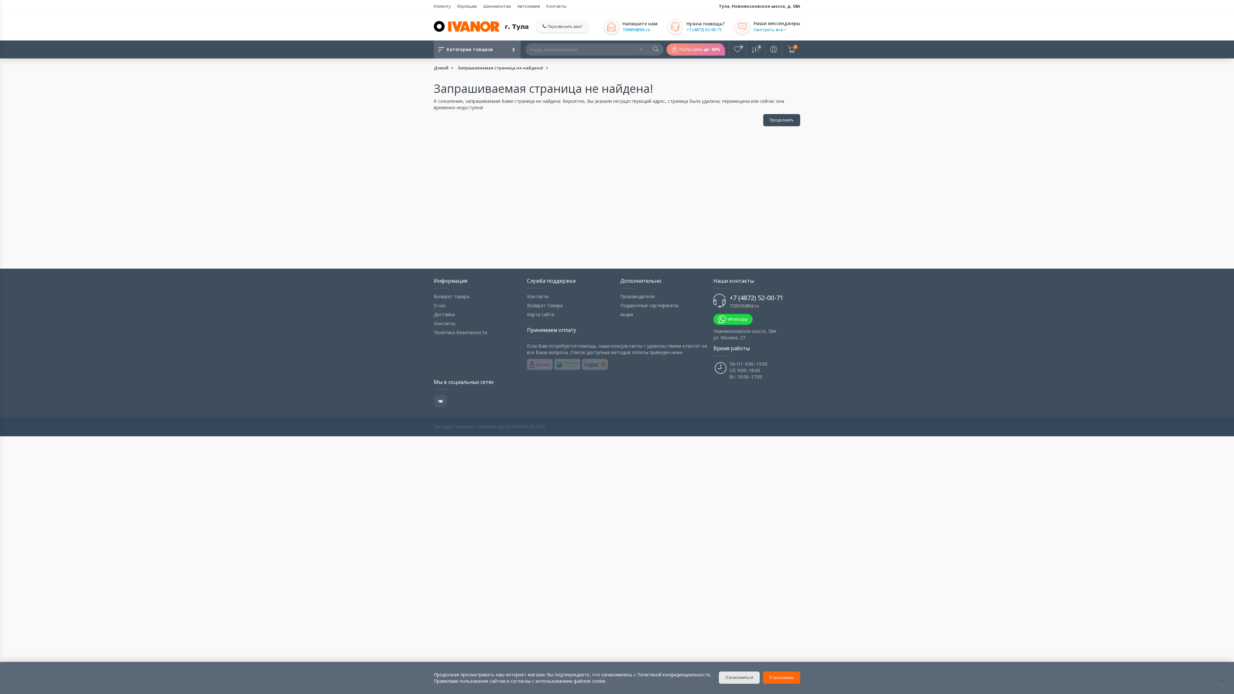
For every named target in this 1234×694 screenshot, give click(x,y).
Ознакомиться (739, 677)
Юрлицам (467, 6)
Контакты (556, 6)
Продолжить (782, 120)
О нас (440, 305)
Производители (637, 296)
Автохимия (528, 6)
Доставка (444, 314)
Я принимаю (781, 677)
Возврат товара (451, 296)
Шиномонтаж (497, 6)
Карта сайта (540, 314)
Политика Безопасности (460, 332)
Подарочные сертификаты (649, 305)
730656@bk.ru (636, 30)
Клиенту (442, 6)
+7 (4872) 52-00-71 (704, 30)
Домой (441, 68)
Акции (626, 314)
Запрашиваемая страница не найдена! (500, 68)
